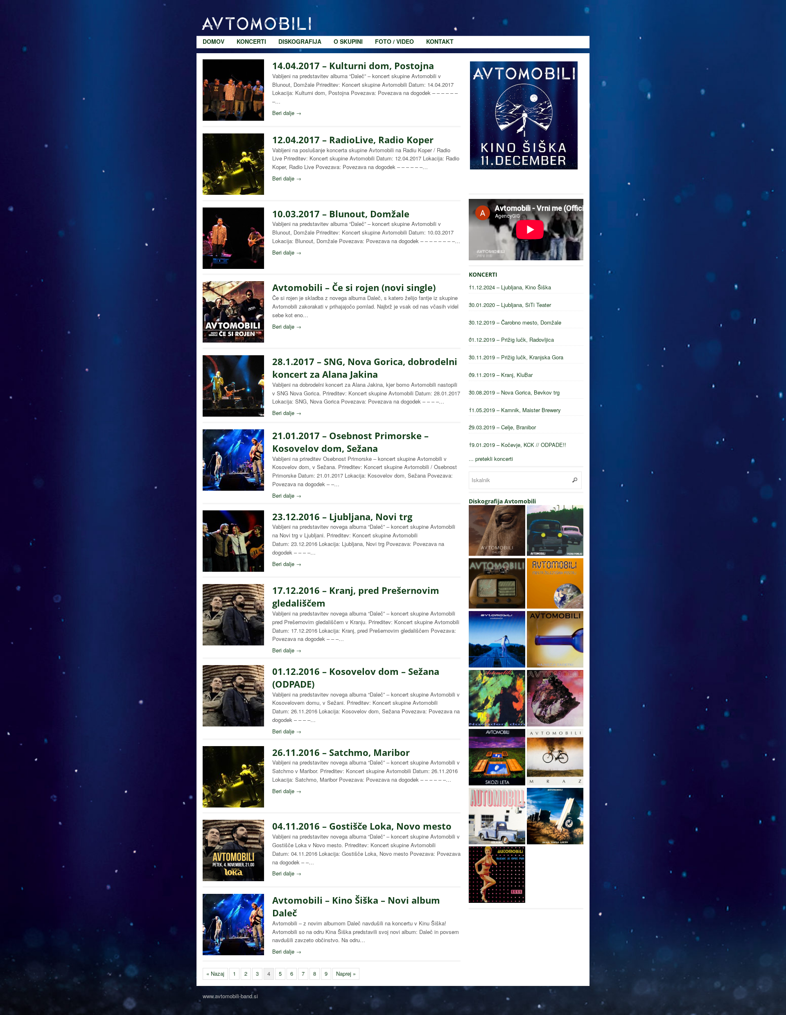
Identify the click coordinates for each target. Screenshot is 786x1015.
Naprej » (346, 973)
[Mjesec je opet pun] (497, 900)
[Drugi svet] (555, 724)
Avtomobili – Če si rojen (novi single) (354, 287)
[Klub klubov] (497, 606)
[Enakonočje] (497, 665)
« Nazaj (215, 973)
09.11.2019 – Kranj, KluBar (501, 375)
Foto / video (394, 8)
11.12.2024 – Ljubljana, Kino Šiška (510, 287)
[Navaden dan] (497, 724)
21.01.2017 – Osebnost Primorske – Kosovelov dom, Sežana (350, 441)
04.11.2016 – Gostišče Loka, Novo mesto (362, 826)
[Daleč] (497, 553)
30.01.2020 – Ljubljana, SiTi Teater (510, 305)
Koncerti (251, 8)
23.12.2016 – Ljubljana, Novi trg (342, 516)
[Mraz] (555, 783)
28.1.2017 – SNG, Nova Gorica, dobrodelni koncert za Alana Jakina (364, 367)
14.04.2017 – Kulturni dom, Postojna (353, 65)
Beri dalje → (286, 113)
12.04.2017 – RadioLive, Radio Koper (353, 139)
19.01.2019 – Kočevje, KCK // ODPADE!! (517, 445)
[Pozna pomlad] (555, 553)
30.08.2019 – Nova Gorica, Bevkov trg (514, 392)
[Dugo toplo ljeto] (555, 842)
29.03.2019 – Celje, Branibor (502, 427)
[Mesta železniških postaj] (555, 606)
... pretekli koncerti (491, 458)
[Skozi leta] (497, 783)
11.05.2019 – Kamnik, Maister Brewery (515, 410)
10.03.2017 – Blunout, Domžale (340, 214)
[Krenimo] (497, 842)
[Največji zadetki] (555, 665)
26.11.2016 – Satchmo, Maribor (341, 752)
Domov (213, 8)
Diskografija (300, 8)
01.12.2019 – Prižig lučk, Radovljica (511, 339)
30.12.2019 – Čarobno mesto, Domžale (515, 322)
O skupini (348, 8)
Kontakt (440, 8)
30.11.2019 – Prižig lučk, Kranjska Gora (516, 357)
